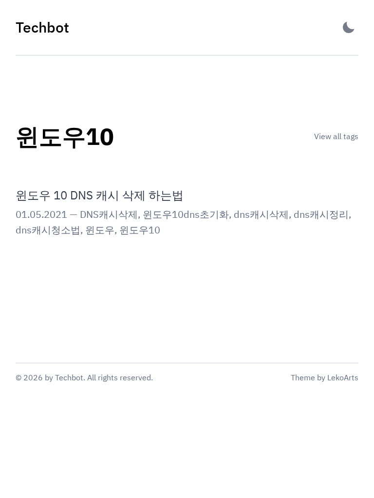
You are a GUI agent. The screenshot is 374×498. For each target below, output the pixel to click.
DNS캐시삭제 (109, 214)
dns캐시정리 (321, 214)
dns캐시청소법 (48, 229)
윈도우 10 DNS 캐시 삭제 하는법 (100, 195)
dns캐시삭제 (261, 214)
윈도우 (99, 229)
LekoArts (342, 377)
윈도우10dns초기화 (186, 214)
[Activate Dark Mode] (348, 27)
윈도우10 (139, 229)
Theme (303, 377)
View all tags (336, 136)
